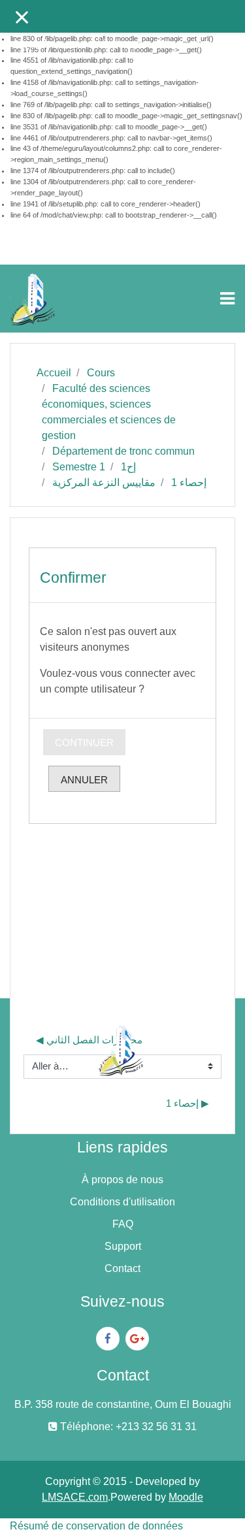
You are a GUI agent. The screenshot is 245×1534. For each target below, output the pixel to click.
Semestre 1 (78, 466)
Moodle (186, 1497)
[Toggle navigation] (227, 299)
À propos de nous (122, 1179)
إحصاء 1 (188, 482)
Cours (101, 372)
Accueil (54, 372)
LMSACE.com (75, 1497)
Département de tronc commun (123, 451)
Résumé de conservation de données (96, 1525)
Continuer (84, 742)
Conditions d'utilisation (122, 1201)
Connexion (206, 44)
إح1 (128, 466)
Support (123, 1246)
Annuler (84, 779)
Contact (122, 1268)
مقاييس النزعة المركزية (103, 482)
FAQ (122, 1224)
